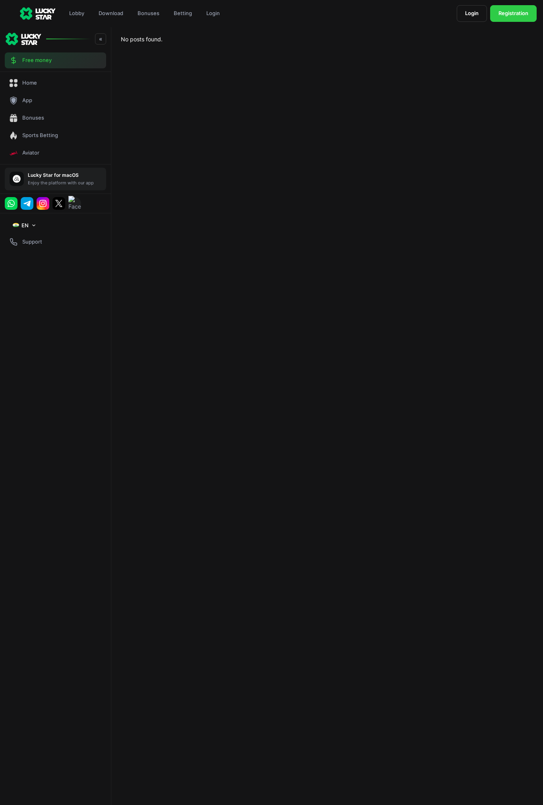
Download (111, 13)
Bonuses (148, 13)
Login (213, 13)
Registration (513, 13)
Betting (183, 13)
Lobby (76, 13)
